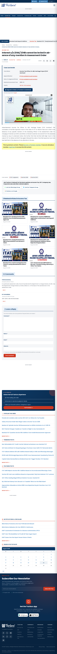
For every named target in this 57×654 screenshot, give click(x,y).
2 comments (5, 61)
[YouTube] (10, 632)
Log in (15, 93)
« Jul (3, 571)
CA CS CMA (50, 15)
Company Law (28, 15)
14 (36, 560)
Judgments (40, 632)
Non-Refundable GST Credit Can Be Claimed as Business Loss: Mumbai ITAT (24, 444)
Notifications (40, 627)
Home (2, 15)
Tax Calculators (41, 638)
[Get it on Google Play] (23, 615)
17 (5, 562)
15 (43, 560)
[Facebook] (3, 632)
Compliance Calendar (40, 635)
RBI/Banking (30, 632)
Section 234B (25, 177)
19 (20, 562)
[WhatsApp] (10, 636)
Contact (49, 634)
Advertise (49, 632)
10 (5, 560)
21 (36, 562)
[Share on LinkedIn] (47, 61)
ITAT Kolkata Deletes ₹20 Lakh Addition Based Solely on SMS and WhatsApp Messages (27, 451)
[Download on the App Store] (34, 615)
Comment (7, 316)
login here (12, 147)
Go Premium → (28, 407)
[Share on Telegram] (53, 61)
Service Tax (20, 15)
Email (5, 340)
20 (28, 562)
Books (35, 1)
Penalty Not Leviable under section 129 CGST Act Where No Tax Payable (23, 418)
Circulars (39, 630)
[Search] (55, 15)
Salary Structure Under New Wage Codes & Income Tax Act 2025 (21, 421)
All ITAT (21, 85)
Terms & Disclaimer (50, 646)
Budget (14, 15)
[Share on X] (44, 61)
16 (51, 560)
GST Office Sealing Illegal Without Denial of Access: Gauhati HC (21, 478)
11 (13, 560)
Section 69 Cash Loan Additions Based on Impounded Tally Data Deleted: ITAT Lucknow (28, 474)
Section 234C (34, 177)
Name (6, 333)
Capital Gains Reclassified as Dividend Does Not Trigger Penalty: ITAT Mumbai (25, 459)
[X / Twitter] (7, 632)
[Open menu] (54, 5)
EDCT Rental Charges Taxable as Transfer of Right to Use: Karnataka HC (23, 429)
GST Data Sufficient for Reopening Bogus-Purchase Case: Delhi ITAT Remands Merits (27, 448)
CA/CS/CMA (30, 636)
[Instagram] (7, 636)
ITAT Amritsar (27, 85)
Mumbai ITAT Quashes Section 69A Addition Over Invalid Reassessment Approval (26, 432)
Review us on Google (11, 191)
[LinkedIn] (3, 636)
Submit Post (44, 1)
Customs (40, 15)
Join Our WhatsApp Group (13, 187)
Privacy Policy (42, 646)
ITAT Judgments (14, 177)
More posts (5, 436)
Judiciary (15, 45)
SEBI (28, 630)
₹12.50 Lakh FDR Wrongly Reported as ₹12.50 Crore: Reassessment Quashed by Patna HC (28, 455)
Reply (4, 290)
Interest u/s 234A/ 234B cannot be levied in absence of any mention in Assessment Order (26, 54)
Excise (34, 15)
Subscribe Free (49, 589)
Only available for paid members (29, 76)
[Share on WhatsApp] (50, 61)
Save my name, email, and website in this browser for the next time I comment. (23, 352)
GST (45, 15)
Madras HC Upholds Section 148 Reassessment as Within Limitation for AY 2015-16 (26, 425)
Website (6, 346)
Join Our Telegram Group (31, 187)
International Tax (20, 637)
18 (13, 562)
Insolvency (30, 634)
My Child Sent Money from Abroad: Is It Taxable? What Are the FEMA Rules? (24, 481)
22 (43, 562)
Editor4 (6, 60)
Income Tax (7, 15)
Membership (50, 636)
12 (20, 560)
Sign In (51, 1)
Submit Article (50, 630)
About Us (49, 627)
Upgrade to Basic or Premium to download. (19, 89)
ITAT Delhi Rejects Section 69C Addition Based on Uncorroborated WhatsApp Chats (27, 470)
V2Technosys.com (29, 646)
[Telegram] (3, 640)
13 (28, 560)
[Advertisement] (28, 28)
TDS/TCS (19, 634)
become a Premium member (32, 145)
